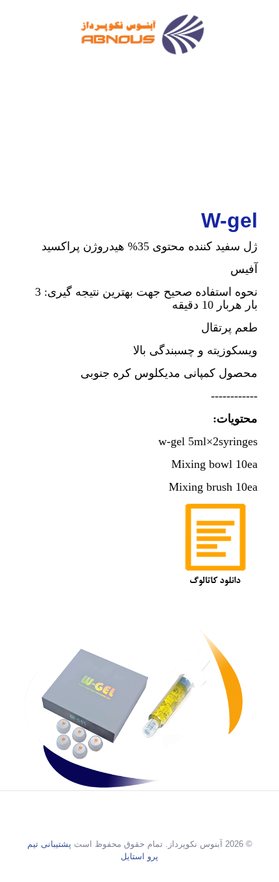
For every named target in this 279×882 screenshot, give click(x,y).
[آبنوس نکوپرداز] (139, 35)
